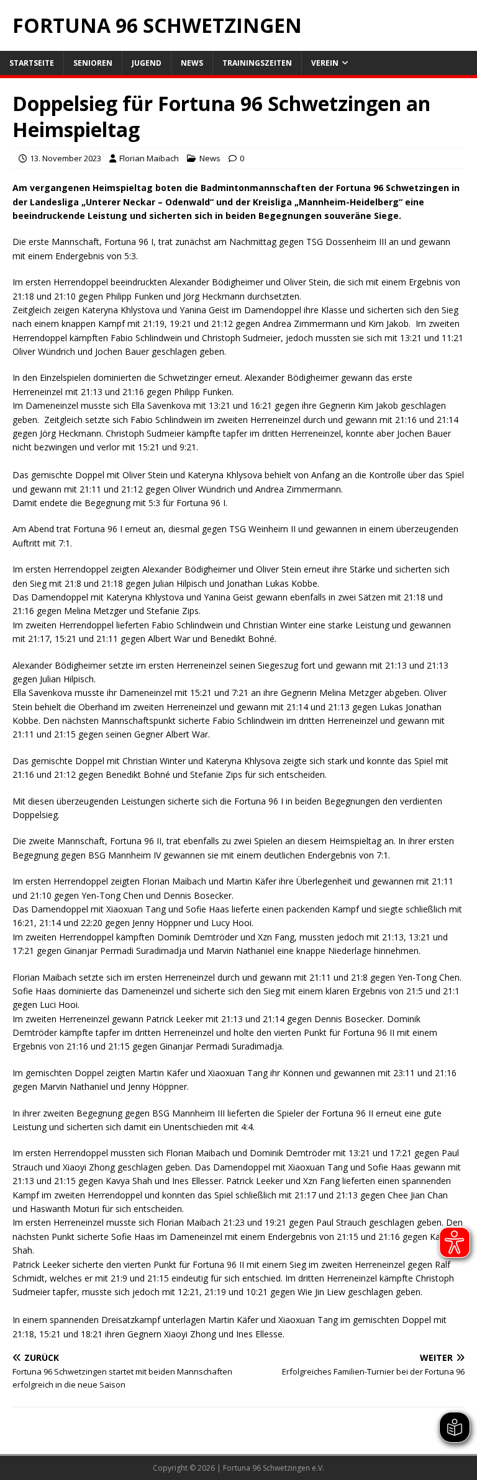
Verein (324, 63)
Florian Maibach (149, 158)
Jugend (146, 63)
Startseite (31, 63)
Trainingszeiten (257, 63)
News (192, 63)
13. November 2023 (65, 158)
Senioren (92, 63)
